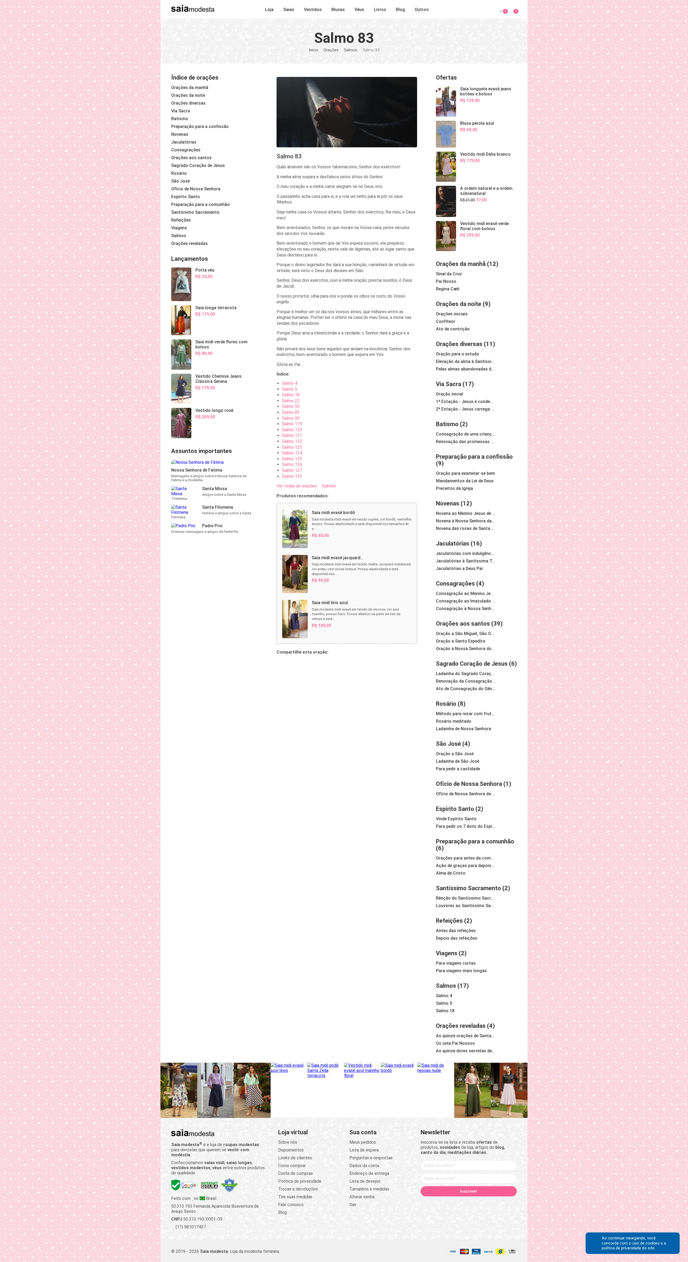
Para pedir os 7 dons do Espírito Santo (465, 826)
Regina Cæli (447, 288)
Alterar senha (361, 1196)
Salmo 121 (292, 435)
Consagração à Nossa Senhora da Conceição (465, 608)
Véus (359, 9)
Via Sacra (448, 384)
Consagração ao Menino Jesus (465, 593)
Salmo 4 (289, 383)
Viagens (446, 953)
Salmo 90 (291, 418)
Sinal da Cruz (449, 273)
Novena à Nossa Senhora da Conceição (465, 520)
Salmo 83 (291, 412)
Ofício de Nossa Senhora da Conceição (465, 793)
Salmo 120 (292, 429)
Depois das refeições (456, 938)
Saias (288, 9)
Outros (422, 9)
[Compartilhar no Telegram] (281, 664)
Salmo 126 (292, 464)
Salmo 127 (292, 470)
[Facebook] (438, 1202)
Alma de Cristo (450, 873)
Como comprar (292, 1165)
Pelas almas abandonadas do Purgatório (465, 369)
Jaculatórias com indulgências (465, 553)
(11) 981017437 (190, 1226)
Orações (331, 50)
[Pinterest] (468, 1202)
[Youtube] (478, 1202)
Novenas (447, 503)
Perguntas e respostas (371, 1157)
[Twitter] (448, 1202)
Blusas (338, 9)
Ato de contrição (453, 328)
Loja (269, 9)
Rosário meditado (453, 721)
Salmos (350, 50)
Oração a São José (455, 753)
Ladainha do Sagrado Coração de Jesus (465, 673)
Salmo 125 (292, 458)
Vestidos (313, 9)
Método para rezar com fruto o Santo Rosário (465, 713)
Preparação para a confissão (474, 456)
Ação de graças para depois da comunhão (465, 865)
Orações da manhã (461, 264)
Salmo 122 (292, 441)
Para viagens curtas (456, 963)
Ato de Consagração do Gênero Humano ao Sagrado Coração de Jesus (465, 688)
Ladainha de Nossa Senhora (463, 728)
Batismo (447, 424)
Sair (352, 1204)
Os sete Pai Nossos (455, 1043)
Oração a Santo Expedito (460, 641)
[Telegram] (499, 1202)
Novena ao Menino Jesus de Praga (465, 513)
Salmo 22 (291, 400)
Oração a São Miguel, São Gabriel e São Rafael (465, 633)
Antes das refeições (456, 930)
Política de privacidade (299, 1181)
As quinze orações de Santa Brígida (465, 1035)
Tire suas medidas (295, 1196)
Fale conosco (291, 1204)
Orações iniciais (452, 313)
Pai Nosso (446, 281)
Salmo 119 (292, 423)
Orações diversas (459, 344)
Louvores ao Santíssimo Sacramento (465, 905)
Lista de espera (364, 1150)
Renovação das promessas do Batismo (465, 441)
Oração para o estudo (457, 354)
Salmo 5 (289, 389)
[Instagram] (458, 1202)
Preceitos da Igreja (454, 488)
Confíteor (445, 321)
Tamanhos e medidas (369, 1189)
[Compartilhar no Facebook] (306, 664)
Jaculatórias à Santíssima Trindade (465, 561)
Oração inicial (449, 394)
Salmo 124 (292, 452)
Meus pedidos (362, 1142)
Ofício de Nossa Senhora (469, 783)
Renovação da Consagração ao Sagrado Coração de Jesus (465, 681)
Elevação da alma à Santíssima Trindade (465, 361)
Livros (380, 9)
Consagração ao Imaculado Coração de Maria (465, 601)
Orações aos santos (463, 623)
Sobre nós (287, 1142)
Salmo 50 (291, 406)
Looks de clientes (295, 1157)
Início (313, 50)
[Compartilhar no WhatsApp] (293, 664)
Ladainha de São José (457, 761)
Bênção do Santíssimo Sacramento (465, 898)
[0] (512, 8)
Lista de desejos (365, 1181)
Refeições (449, 920)
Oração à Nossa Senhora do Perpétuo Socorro (465, 648)
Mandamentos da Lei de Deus (465, 480)
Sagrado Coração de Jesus (472, 663)
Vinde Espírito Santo (456, 818)
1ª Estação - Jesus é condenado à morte (465, 401)
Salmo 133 (292, 476)
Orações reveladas (461, 1025)
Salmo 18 (291, 394)
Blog (400, 9)
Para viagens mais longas (461, 970)
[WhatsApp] (489, 1202)
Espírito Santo (455, 808)
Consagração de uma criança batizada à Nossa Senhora (465, 434)
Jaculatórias (452, 543)
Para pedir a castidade (458, 768)
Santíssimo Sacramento (468, 888)
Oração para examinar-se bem (465, 473)
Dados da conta (364, 1165)
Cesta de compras (295, 1173)
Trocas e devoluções (298, 1189)
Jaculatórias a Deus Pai (459, 568)
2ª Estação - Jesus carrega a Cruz (465, 409)
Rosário (446, 703)
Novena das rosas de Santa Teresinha (465, 528)
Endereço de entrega (369, 1173)
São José (448, 743)
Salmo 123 (292, 447)
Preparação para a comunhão (475, 841)
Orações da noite (458, 304)
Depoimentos (291, 1150)
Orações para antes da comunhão (465, 858)
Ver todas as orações (297, 486)
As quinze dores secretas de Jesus (465, 1050)
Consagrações (455, 583)
